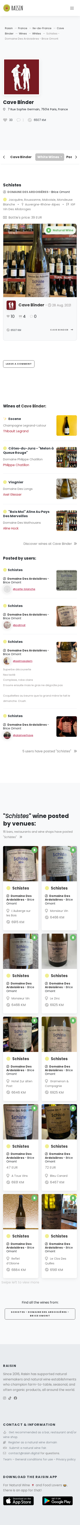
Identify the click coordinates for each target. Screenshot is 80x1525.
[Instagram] (4, 1398)
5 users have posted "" (47, 751)
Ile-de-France (42, 28)
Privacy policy (66, 1459)
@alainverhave (23, 735)
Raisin (9, 28)
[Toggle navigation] (72, 8)
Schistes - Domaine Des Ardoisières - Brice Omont (40, 1313)
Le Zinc (55, 998)
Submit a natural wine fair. (28, 1448)
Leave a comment (19, 363)
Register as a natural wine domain (32, 1442)
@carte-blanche (24, 589)
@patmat (19, 625)
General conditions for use (34, 1459)
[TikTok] (9, 1398)
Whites (36, 33)
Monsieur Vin (59, 911)
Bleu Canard (58, 1176)
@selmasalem (22, 661)
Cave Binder (21, 157)
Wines (23, 33)
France (22, 28)
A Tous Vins (19, 1176)
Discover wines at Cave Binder (47, 543)
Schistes (20, 888)
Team (8, 1459)
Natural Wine (19, 1485)
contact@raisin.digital (24, 1453)
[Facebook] (15, 1398)
